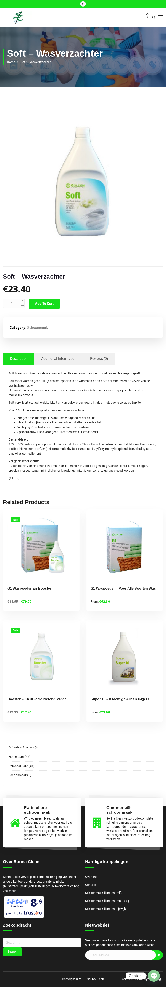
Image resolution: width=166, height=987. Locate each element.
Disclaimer (127, 979)
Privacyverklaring (149, 979)
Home (11, 62)
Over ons (91, 877)
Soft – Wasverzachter (36, 62)
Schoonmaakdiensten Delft (103, 893)
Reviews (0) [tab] (99, 359)
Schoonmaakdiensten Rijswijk (105, 909)
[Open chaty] (154, 973)
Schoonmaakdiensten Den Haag (107, 901)
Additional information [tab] (58, 359)
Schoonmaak (37, 328)
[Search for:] (42, 942)
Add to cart (44, 304)
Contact (90, 885)
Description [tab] (19, 359)
